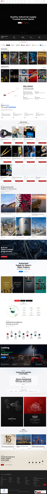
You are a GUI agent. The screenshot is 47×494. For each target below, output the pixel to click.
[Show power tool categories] (12, 421)
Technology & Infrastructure (3, 479)
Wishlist (26, 478)
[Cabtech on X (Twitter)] (8, 474)
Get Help (39, 492)
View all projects (3, 192)
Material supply (18, 478)
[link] (6, 135)
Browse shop (26, 271)
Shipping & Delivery (27, 480)
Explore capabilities (4, 256)
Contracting (18, 479)
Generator (18, 481)
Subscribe (45, 484)
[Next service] (26, 387)
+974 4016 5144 (36, 479)
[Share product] (10, 128)
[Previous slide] (22, 32)
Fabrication (18, 480)
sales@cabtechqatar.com (37, 480)
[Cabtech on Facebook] (7, 474)
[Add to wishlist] (10, 127)
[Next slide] (25, 32)
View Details (6, 144)
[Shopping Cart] (41, 1)
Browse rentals (3, 357)
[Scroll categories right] (45, 58)
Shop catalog (10, 479)
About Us (2, 478)
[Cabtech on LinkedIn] (10, 474)
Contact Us (2, 480)
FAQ (25, 479)
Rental (9, 480)
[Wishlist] (39, 1)
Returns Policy (26, 481)
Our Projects (2, 481)
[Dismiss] (45, 491)
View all (23, 433)
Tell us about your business (4, 492)
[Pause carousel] (21, 32)
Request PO (43, 492)
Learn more (20, 271)
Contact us (35, 424)
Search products (10, 481)
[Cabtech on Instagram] (5, 474)
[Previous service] (20, 387)
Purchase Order (25, 22)
